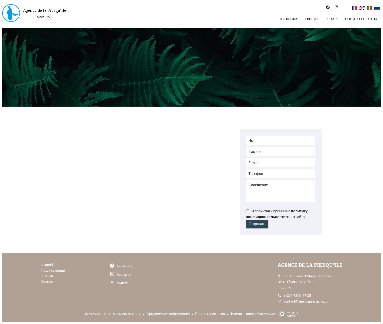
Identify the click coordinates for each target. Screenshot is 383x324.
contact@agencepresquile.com (306, 301)
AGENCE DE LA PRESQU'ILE (310, 265)
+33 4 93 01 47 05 (297, 295)
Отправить (257, 224)
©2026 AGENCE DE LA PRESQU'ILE (113, 314)
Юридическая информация (168, 314)
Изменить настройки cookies (252, 314)
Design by (292, 314)
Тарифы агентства (210, 314)
